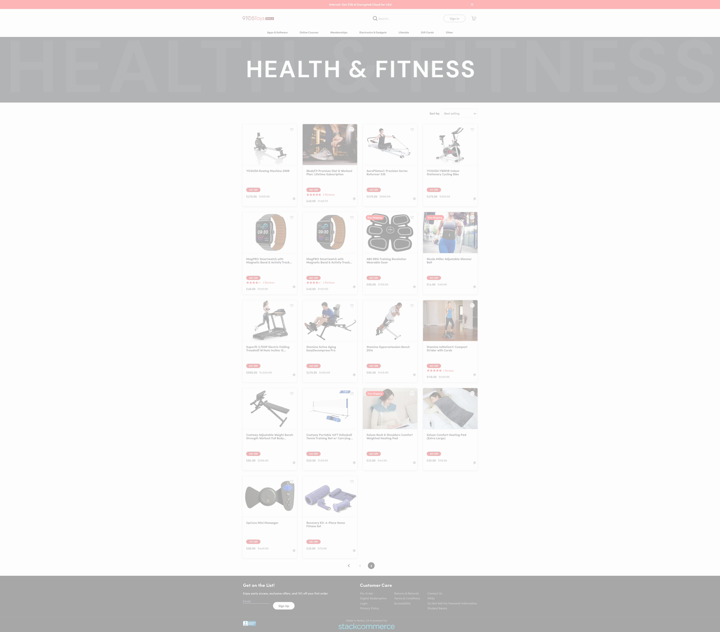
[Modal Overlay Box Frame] (360, 316)
